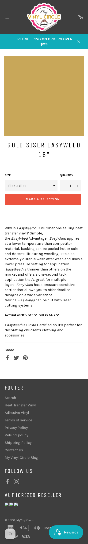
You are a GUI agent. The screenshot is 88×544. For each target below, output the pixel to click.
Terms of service (18, 420)
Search (10, 397)
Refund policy (16, 435)
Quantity (66, 175)
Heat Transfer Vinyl (20, 405)
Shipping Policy (18, 442)
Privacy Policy (16, 427)
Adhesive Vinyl (17, 412)
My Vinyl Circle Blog (21, 457)
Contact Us (14, 450)
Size (8, 175)
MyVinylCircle (25, 520)
